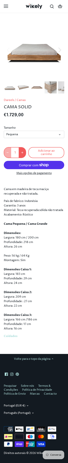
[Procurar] (52, 6)
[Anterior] (8, 49)
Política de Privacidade (37, 390)
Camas (21, 100)
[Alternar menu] (6, 6)
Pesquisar (10, 386)
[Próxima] (59, 49)
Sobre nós (27, 386)
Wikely (40, 453)
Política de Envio (15, 394)
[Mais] (22, 152)
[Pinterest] (17, 374)
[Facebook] (6, 374)
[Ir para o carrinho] (60, 6)
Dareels (9, 100)
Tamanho (10, 127)
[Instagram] (11, 374)
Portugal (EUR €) (14, 405)
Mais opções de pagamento (34, 173)
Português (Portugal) (17, 413)
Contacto (50, 394)
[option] (34, 50)
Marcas (35, 394)
